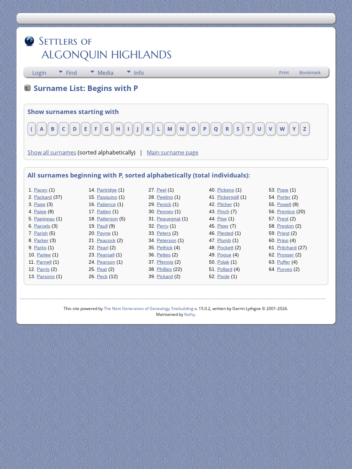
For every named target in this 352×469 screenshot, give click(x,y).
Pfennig (165, 262)
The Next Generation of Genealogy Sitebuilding (149, 308)
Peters (164, 233)
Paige (40, 211)
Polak (223, 262)
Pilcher (224, 204)
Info (139, 73)
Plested (225, 233)
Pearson (106, 262)
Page (39, 204)
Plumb (224, 240)
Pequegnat (168, 218)
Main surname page (172, 152)
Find (71, 73)
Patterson (107, 218)
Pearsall (105, 255)
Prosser (285, 255)
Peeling (165, 197)
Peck (102, 276)
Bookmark (310, 72)
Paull (102, 226)
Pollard (224, 269)
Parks (40, 247)
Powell (284, 204)
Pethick (165, 247)
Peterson (166, 240)
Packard (43, 197)
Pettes (163, 255)
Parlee (44, 255)
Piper (223, 226)
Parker (41, 240)
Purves (284, 269)
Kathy (189, 314)
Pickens (225, 190)
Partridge (107, 190)
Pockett (225, 247)
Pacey (40, 190)
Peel (161, 190)
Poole (223, 276)
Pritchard (287, 247)
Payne (104, 233)
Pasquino (107, 197)
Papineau (44, 218)
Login (39, 73)
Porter (283, 197)
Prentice (286, 211)
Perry (162, 226)
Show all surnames (52, 152)
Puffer (283, 262)
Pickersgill (228, 197)
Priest (283, 233)
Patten (104, 211)
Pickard (165, 276)
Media (105, 73)
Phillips (164, 269)
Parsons (46, 276)
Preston (285, 226)
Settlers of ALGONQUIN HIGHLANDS (98, 47)
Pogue (224, 255)
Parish (41, 233)
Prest (282, 218)
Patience (106, 204)
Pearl (102, 247)
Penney (165, 211)
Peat (102, 269)
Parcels (42, 226)
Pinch (223, 211)
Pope (282, 190)
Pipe (222, 218)
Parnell (44, 262)
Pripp (282, 240)
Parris (43, 269)
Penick (164, 204)
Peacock (106, 240)
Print (284, 72)
